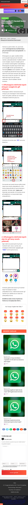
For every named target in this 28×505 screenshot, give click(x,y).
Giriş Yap (25, 1)
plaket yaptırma (13, 501)
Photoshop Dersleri (14, 487)
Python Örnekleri (15, 490)
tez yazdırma (8, 502)
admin (7, 363)
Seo (15, 483)
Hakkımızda (15, 492)
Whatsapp (5, 18)
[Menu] (26, 5)
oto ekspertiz (17, 502)
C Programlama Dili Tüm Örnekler (15, 485)
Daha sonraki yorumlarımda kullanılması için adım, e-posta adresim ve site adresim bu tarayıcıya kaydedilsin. (14, 466)
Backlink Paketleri (8, 500)
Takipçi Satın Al (18, 500)
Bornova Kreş (19, 503)
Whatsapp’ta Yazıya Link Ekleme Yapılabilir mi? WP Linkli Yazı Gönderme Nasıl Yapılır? (14, 359)
